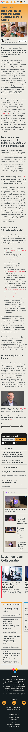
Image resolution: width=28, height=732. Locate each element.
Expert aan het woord (12, 604)
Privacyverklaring (14, 726)
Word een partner (14, 717)
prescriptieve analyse (10, 291)
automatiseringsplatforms (17, 289)
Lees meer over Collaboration (12, 558)
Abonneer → (20, 439)
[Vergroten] (22, 392)
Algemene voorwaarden (14, 724)
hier (11, 419)
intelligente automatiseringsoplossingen (15, 250)
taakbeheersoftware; (10, 293)
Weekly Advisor (20, 443)
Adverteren (14, 719)
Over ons (14, 721)
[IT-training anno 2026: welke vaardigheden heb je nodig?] (12, 573)
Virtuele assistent (15, 426)
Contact (14, 722)
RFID (5, 289)
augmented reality (5, 426)
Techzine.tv (11, 492)
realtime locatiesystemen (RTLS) (16, 271)
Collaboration (9, 7)
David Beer (23, 408)
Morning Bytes (9, 443)
